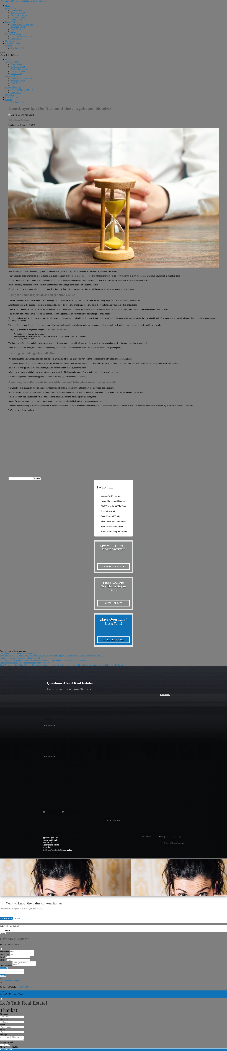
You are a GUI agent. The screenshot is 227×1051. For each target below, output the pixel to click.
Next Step (4, 968)
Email (2, 957)
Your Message (6, 965)
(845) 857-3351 (9, 55)
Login (13, 31)
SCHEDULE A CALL (113, 640)
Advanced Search (18, 27)
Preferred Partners (12, 43)
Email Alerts (16, 29)
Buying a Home (12, 22)
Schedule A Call (17, 48)
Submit (3, 975)
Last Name (4, 954)
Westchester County (19, 15)
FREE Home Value (113, 566)
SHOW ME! (6, 918)
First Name (4, 951)
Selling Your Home (13, 34)
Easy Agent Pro (66, 850)
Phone (2, 960)
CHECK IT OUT (113, 603)
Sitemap (162, 837)
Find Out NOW (6, 996)
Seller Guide (16, 39)
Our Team (9, 41)
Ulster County (16, 20)
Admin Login (177, 837)
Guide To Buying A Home (22, 24)
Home (7, 5)
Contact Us (165, 694)
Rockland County (18, 13)
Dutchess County (18, 17)
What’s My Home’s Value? (22, 36)
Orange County (17, 10)
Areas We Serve (12, 8)
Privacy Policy (146, 837)
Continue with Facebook (10, 980)
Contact (8, 46)
